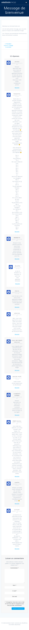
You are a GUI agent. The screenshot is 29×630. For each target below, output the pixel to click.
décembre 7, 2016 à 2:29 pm (17, 484)
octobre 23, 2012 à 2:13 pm (17, 64)
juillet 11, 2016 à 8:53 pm (17, 423)
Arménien (8, 2)
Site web (14, 596)
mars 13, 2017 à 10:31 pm (17, 268)
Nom (14, 585)
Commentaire (14, 568)
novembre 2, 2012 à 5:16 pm (17, 96)
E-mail (14, 591)
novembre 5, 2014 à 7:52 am (17, 378)
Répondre (17, 87)
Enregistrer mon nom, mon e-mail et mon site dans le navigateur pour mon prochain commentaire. (14, 603)
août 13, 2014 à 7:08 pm (17, 343)
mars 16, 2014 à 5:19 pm (17, 315)
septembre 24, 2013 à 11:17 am (17, 293)
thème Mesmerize (15, 624)
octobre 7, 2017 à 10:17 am (17, 512)
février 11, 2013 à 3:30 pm (17, 240)
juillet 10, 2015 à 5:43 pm (17, 397)
